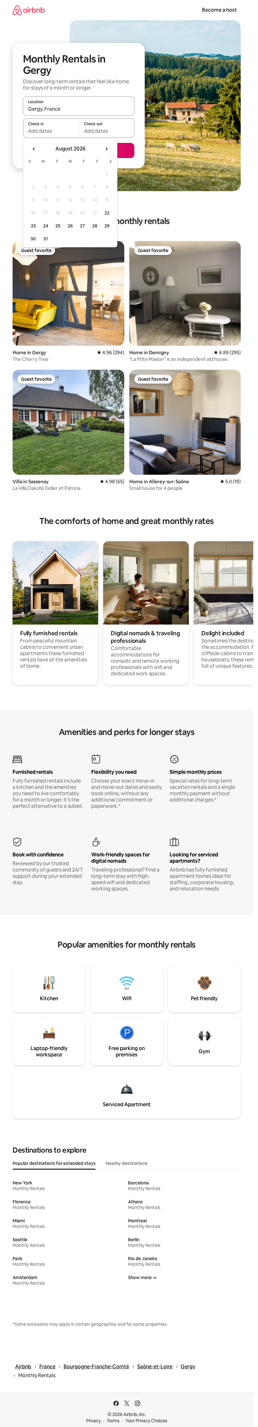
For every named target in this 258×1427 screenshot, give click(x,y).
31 (45, 239)
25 (57, 226)
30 (33, 239)
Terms (113, 1421)
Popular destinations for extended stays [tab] (54, 1163)
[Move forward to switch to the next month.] (106, 149)
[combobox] (78, 109)
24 (45, 226)
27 (82, 226)
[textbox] (51, 131)
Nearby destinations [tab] (127, 1163)
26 (70, 226)
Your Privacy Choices (146, 1421)
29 (106, 226)
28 (94, 226)
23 (33, 226)
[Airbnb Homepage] (29, 10)
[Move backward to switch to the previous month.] (34, 149)
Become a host (219, 10)
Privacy (93, 1421)
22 (106, 213)
